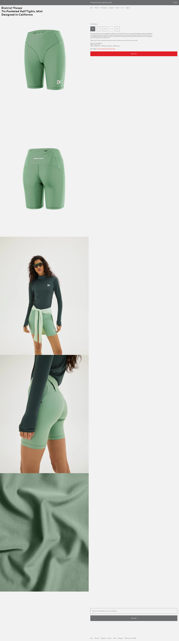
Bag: (128, 7)
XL (117, 29)
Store (91, 638)
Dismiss (175, 2)
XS (92, 29)
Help (114, 638)
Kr (124, 7)
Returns (110, 638)
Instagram (120, 638)
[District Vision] (12, 8)
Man (91, 7)
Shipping (103, 638)
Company (111, 7)
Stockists (97, 638)
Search (117, 7)
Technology (103, 7)
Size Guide (93, 24)
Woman (96, 7)
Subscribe (134, 618)
